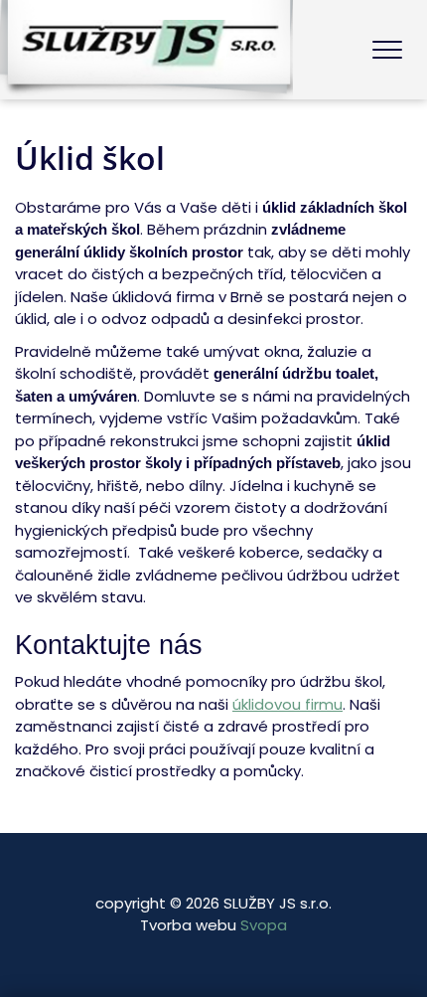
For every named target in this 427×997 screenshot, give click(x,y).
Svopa (263, 924)
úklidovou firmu (287, 704)
